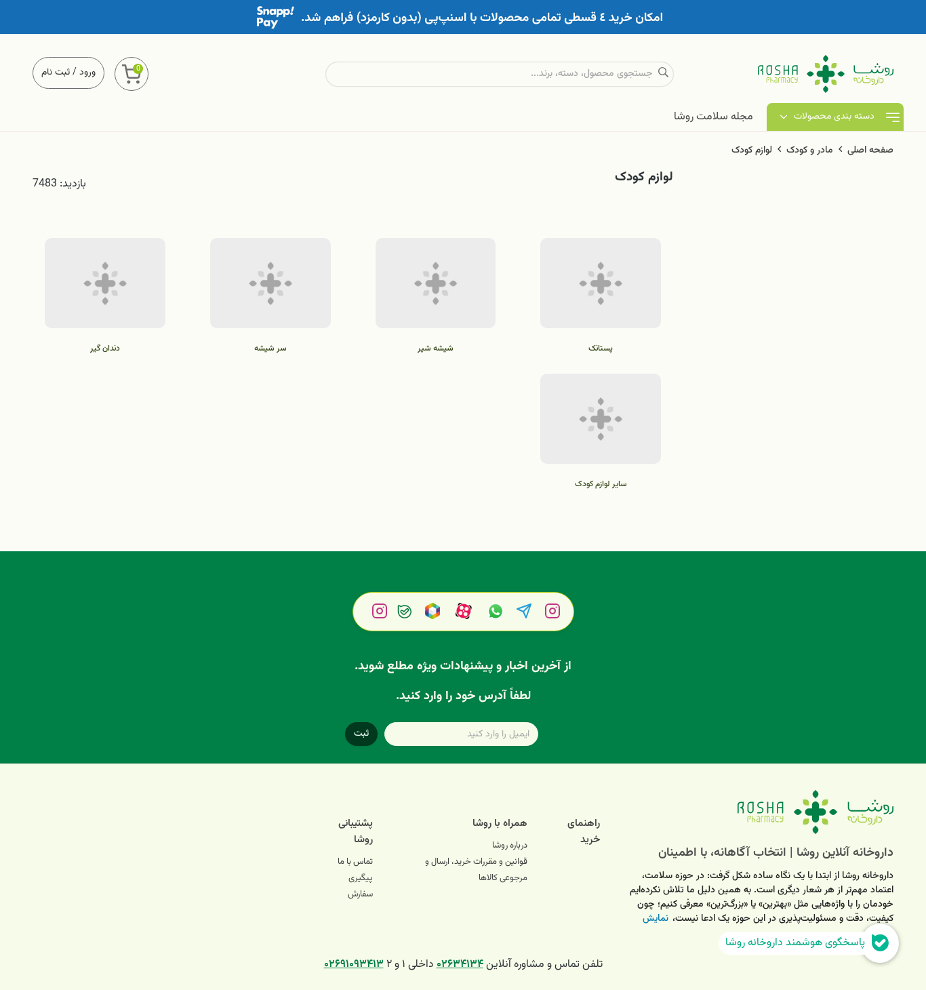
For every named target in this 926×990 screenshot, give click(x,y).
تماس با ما (355, 862)
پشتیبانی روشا (355, 832)
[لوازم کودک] (756, 812)
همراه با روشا (499, 823)
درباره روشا (509, 845)
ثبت (361, 733)
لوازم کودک (751, 150)
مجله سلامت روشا (713, 116)
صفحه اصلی (870, 150)
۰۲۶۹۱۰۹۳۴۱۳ (354, 964)
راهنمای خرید (583, 832)
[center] (663, 74)
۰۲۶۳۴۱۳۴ (460, 964)
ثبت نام (55, 72)
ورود (87, 72)
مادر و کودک (809, 150)
